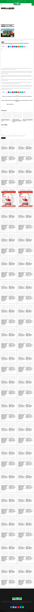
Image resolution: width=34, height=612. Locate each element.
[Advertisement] (17, 17)
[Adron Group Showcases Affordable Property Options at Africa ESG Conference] (4, 143)
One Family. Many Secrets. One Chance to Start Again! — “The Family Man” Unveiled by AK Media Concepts (12, 158)
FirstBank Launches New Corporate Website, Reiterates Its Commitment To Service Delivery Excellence (17, 120)
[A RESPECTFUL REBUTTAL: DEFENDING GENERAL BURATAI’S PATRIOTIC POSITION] (12, 143)
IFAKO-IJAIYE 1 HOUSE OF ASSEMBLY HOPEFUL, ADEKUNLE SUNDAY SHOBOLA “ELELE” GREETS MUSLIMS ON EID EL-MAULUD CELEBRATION (4, 158)
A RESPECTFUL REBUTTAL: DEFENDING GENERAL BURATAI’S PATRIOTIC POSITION (12, 147)
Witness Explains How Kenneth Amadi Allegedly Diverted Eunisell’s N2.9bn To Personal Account (17, 101)
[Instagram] (16, 2)
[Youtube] (17, 2)
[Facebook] (14, 2)
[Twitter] (15, 2)
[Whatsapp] (19, 2)
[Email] (18, 2)
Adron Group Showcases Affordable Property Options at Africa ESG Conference (4, 147)
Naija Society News (4, 44)
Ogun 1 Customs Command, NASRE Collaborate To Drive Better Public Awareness (28, 120)
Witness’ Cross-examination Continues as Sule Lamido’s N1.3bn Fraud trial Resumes (17, 96)
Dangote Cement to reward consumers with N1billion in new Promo (6, 120)
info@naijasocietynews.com (19, 604)
